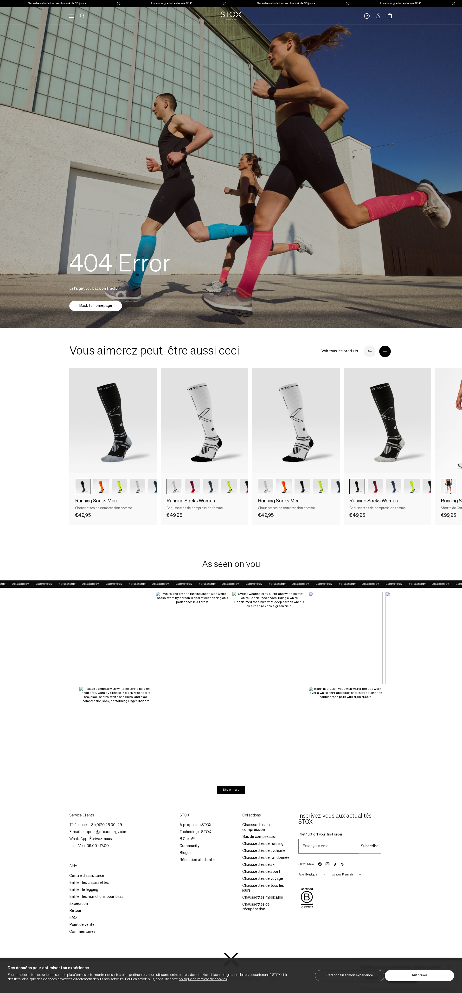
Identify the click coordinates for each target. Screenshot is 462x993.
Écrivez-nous (100, 839)
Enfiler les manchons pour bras (96, 897)
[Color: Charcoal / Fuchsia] (247, 486)
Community (189, 846)
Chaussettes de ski (258, 865)
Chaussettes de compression (256, 827)
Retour (75, 911)
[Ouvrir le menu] (71, 16)
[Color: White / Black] (174, 486)
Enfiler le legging (83, 890)
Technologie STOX (195, 832)
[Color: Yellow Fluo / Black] (119, 486)
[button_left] (369, 351)
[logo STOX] (231, 16)
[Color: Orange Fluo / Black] (101, 486)
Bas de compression (259, 837)
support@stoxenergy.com (104, 832)
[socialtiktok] (335, 864)
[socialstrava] (342, 864)
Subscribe (370, 846)
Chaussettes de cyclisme (263, 851)
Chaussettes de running (262, 844)
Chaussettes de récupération (256, 907)
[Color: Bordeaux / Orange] (192, 486)
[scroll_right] (145, 486)
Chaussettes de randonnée (265, 858)
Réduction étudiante (197, 860)
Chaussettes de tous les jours (263, 888)
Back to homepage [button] (95, 306)
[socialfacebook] (320, 864)
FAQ (73, 918)
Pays (301, 874)
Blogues (186, 853)
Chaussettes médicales (262, 898)
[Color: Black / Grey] (82, 486)
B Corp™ (187, 839)
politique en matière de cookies (203, 979)
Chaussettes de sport (261, 872)
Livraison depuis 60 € (143, 3)
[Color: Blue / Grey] (156, 486)
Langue (336, 874)
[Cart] (390, 16)
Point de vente (82, 925)
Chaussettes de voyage (262, 879)
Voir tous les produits (339, 351)
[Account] (378, 16)
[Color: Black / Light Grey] (357, 486)
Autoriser (419, 975)
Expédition (78, 904)
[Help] (367, 16)
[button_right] (385, 351)
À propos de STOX (195, 825)
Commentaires (82, 932)
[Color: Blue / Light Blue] (210, 486)
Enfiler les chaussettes (89, 883)
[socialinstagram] (327, 864)
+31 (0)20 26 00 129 (105, 825)
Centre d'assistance (86, 876)
